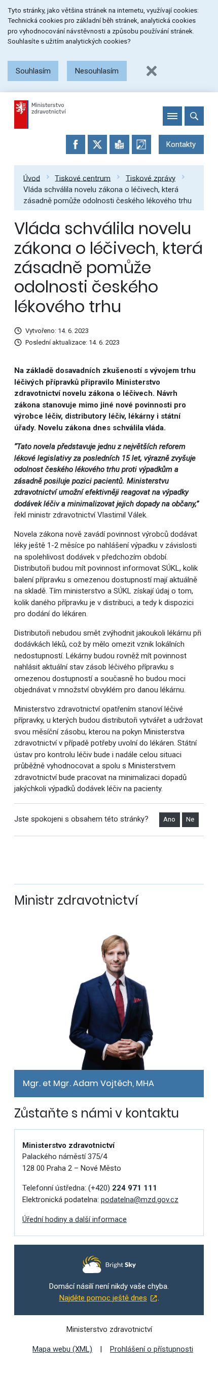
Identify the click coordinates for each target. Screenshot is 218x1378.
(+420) (122, 1188)
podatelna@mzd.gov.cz (139, 1199)
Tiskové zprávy (150, 177)
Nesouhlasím (97, 71)
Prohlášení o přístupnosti (151, 1349)
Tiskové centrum (83, 177)
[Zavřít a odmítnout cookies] (151, 71)
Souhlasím (33, 71)
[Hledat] (194, 116)
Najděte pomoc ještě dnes (103, 1297)
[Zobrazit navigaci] (172, 116)
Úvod (31, 177)
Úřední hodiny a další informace (74, 1219)
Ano (169, 819)
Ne (190, 819)
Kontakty (181, 144)
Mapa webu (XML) (62, 1349)
